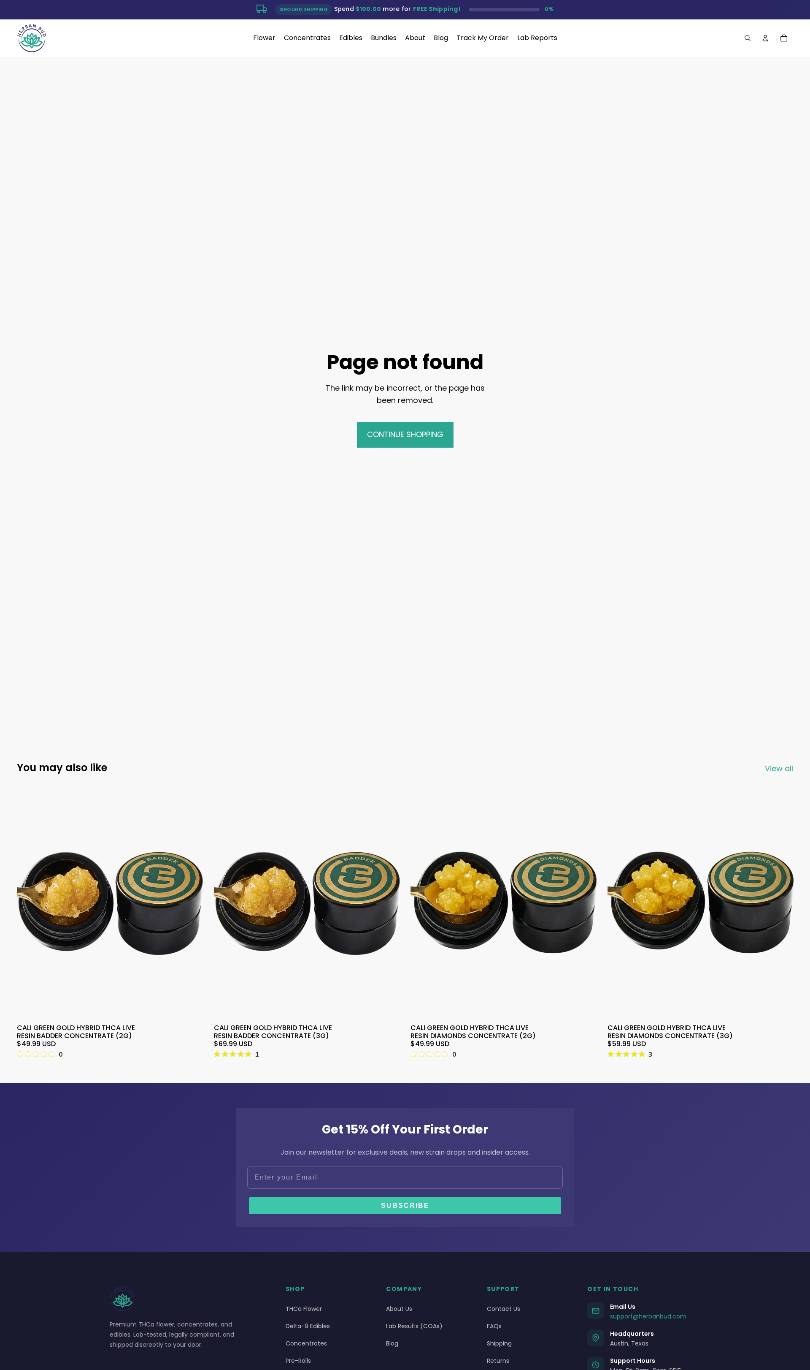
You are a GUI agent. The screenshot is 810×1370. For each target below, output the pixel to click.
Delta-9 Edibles (308, 1326)
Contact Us (503, 1309)
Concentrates (306, 1343)
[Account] (765, 38)
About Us (399, 1309)
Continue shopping (405, 434)
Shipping (499, 1343)
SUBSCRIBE (405, 1205)
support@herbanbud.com (648, 1316)
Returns (498, 1360)
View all (779, 768)
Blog (392, 1343)
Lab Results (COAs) (414, 1326)
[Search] (747, 38)
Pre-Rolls (298, 1360)
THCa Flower (304, 1309)
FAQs (494, 1326)
